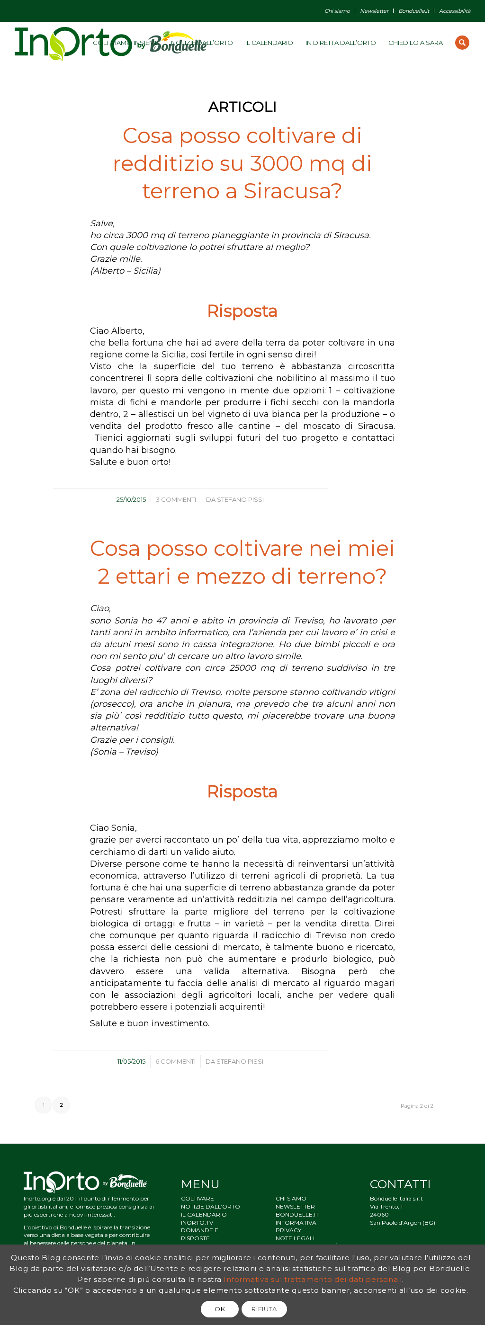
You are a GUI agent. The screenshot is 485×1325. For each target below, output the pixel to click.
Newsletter (374, 11)
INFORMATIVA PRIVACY (296, 1226)
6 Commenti (175, 1061)
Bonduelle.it (413, 11)
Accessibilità (454, 11)
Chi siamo (337, 11)
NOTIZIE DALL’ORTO (210, 1206)
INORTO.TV (197, 1222)
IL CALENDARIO (204, 1214)
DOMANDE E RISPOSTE (199, 1234)
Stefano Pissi (240, 499)
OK (220, 1309)
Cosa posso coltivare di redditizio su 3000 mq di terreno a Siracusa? (242, 163)
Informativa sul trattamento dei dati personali (313, 1279)
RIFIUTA (264, 1309)
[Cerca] (462, 42)
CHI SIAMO (291, 1198)
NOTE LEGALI (295, 1238)
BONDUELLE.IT (297, 1214)
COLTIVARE (197, 1198)
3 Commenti (176, 499)
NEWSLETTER (295, 1206)
